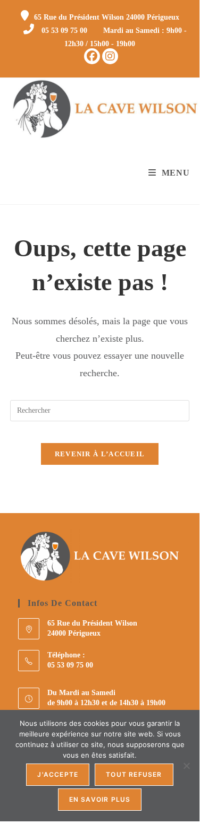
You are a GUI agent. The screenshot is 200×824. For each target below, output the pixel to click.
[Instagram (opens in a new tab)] (110, 56)
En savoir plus (100, 799)
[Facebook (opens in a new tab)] (92, 56)
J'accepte (57, 774)
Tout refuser (134, 774)
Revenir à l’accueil (100, 454)
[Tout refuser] (186, 765)
